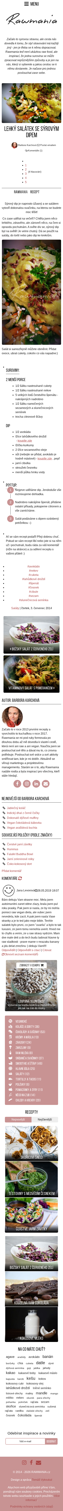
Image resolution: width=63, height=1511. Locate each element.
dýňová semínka (15, 1368)
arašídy (22, 1357)
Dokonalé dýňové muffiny (22, 817)
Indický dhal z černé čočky (23, 812)
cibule (34, 591)
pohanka (11, 1402)
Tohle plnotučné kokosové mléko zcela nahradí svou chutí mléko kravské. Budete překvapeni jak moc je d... (31, 1313)
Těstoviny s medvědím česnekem (32, 1193)
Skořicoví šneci (32, 1157)
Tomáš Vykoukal (42, 1479)
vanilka (19, 1410)
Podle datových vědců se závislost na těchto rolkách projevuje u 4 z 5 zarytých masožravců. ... (31, 1204)
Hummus (12, 849)
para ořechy (43, 1398)
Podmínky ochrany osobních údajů (31, 1506)
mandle (42, 1393)
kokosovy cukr (15, 1383)
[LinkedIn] (36, 784)
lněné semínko (42, 1388)
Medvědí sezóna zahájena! (31, 1164)
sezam (34, 595)
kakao (11, 1373)
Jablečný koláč (16, 808)
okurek (31, 1397)
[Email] (46, 784)
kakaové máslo (47, 1373)
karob (21, 1379)
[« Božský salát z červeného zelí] (31, 634)
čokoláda (25, 1415)
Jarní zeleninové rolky (20, 859)
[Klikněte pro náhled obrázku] (31, 102)
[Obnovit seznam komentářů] (20, 878)
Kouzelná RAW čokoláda (31, 1303)
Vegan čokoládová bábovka (24, 822)
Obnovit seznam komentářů (21, 954)
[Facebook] (17, 784)
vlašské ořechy (34, 1411)
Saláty (15, 608)
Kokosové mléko (31, 1338)
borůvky (10, 1363)
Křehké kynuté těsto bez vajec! (31, 1129)
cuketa (34, 574)
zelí (47, 1411)
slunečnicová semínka (34, 600)
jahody (46, 1367)
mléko (10, 1397)
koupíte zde (25, 440)
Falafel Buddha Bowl (20, 854)
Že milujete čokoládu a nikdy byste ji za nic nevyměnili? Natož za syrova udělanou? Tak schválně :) (31, 1278)
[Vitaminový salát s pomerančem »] (31, 673)
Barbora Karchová (26, 700)
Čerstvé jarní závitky (19, 844)
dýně (51, 1363)
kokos (42, 1378)
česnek (34, 587)
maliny (30, 1393)
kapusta (10, 1379)
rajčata (34, 1402)
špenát (34, 583)
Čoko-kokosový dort (19, 863)
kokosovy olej (34, 1383)
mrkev (34, 570)
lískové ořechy (14, 1393)
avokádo (34, 566)
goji (29, 1368)
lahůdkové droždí (34, 579)
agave (10, 1357)
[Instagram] (27, 784)
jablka (37, 1368)
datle (41, 1362)
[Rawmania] (31, 23)
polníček (23, 1402)
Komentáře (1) (35, 150)
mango (54, 1393)
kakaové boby (27, 1373)
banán (48, 1356)
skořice (11, 1406)
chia (21, 1363)
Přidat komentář (11, 870)
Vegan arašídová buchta (22, 827)
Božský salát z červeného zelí (31, 1267)
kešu (31, 1378)
